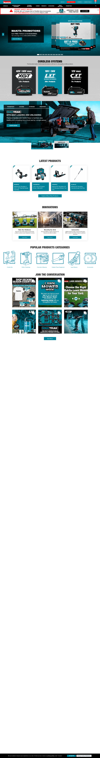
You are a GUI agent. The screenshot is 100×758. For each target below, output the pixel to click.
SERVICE (63, 2)
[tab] (42, 144)
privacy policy (50, 755)
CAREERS (79, 2)
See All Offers (17, 39)
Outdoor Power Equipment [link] (16, 6)
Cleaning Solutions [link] (29, 6)
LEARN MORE (13, 125)
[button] (95, 2)
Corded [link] (38, 5)
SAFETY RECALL (71, 2)
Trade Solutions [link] (60, 6)
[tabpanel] (50, 122)
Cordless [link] (5, 5)
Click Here (85, 11)
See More (50, 338)
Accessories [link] (51, 5)
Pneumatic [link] (43, 5)
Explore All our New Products (50, 196)
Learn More (24, 237)
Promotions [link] (69, 5)
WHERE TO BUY (87, 2)
